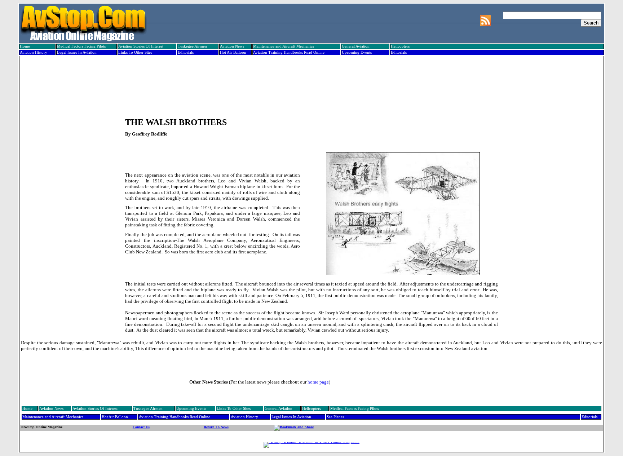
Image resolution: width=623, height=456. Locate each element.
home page (318, 382)
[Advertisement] (311, 82)
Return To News (216, 427)
